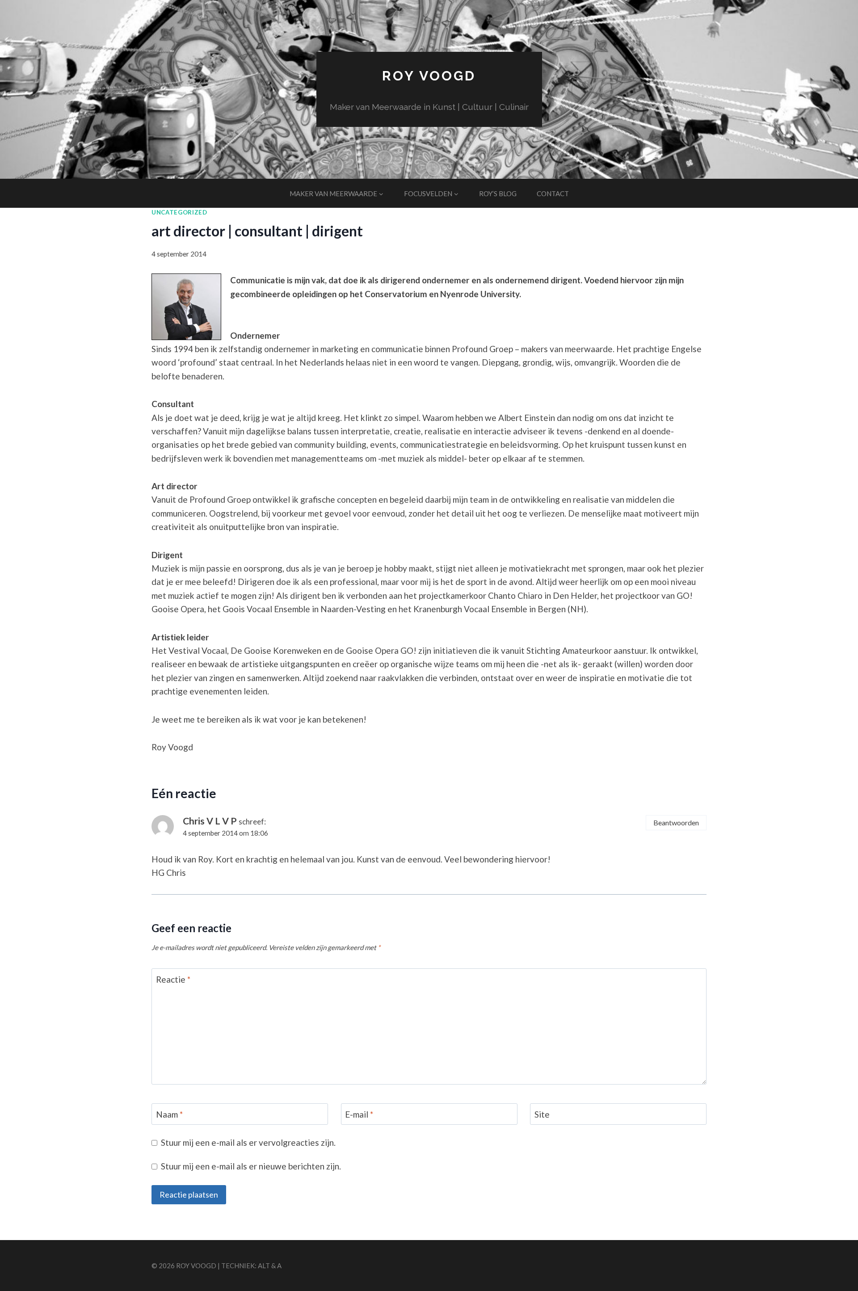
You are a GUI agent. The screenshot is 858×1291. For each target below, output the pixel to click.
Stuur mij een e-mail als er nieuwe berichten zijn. (251, 1166)
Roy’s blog (498, 193)
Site (542, 1114)
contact (553, 193)
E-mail (359, 1114)
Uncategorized (179, 212)
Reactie (173, 979)
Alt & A (270, 1266)
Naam (169, 1114)
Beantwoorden (676, 822)
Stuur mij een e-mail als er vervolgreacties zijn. (248, 1142)
